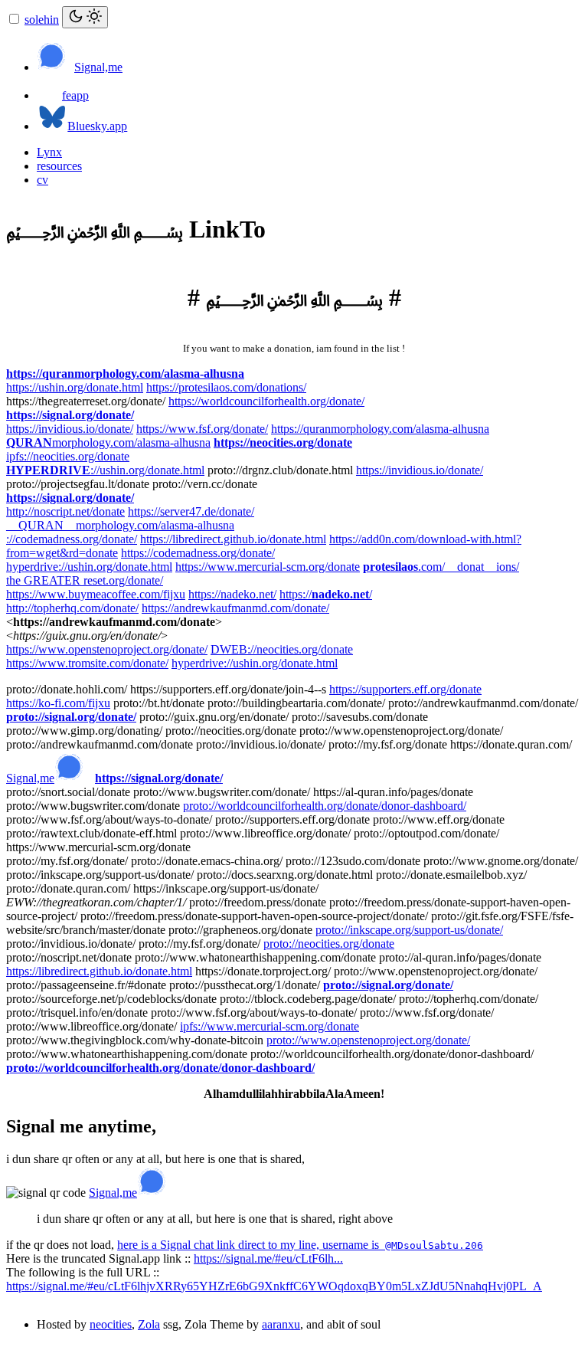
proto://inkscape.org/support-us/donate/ (409, 929)
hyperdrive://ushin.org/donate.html (89, 566)
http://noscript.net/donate (65, 511)
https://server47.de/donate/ (191, 511)
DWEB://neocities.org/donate (282, 649)
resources (59, 165)
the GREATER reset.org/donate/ (84, 580)
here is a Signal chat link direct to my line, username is (300, 1244)
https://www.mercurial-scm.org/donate (267, 566)
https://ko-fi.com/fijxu (58, 702)
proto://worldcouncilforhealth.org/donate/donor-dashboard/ (324, 805)
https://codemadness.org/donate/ (198, 552)
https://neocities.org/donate (283, 442)
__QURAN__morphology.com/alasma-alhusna (120, 525)
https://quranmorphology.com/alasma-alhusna (125, 373)
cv (42, 179)
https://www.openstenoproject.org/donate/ (106, 649)
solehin (41, 19)
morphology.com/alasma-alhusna (108, 442)
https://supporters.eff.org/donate (405, 689)
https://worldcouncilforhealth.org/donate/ (266, 401)
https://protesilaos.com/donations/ (226, 387)
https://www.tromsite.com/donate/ (87, 663)
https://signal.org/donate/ (70, 414)
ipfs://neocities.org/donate (67, 456)
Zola (149, 1324)
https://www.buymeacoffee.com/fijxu (95, 594)
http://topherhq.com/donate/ (72, 607)
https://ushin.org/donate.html (74, 387)
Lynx (49, 152)
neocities (111, 1324)
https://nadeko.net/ (232, 594)
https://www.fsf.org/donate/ (202, 428)
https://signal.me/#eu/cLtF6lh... (268, 1258)
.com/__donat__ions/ (441, 566)
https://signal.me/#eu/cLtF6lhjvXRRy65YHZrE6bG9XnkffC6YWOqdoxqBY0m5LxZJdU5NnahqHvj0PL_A (274, 1286)
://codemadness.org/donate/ (71, 539)
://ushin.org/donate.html (105, 470)
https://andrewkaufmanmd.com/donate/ (235, 607)
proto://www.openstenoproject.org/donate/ (368, 1040)
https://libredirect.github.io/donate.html (233, 539)
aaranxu (281, 1324)
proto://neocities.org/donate (328, 943)
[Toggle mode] (85, 17)
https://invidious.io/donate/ (69, 428)
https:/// (325, 594)
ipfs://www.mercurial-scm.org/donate (269, 1026)
